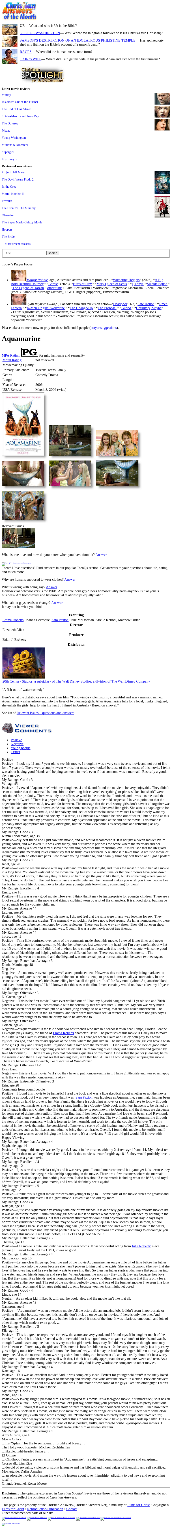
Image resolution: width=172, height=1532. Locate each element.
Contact (71, 1509)
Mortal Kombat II (13, 193)
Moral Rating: (12, 360)
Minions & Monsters (15, 145)
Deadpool (120, 304)
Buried (126, 308)
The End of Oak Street (16, 109)
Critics (15, 752)
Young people (20, 748)
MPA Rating (10, 355)
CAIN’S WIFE (30, 59)
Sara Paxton (60, 620)
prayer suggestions (103, 328)
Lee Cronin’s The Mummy (19, 208)
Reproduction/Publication (45, 1509)
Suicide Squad (157, 284)
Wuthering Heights (126, 280)
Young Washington (14, 137)
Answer (101, 555)
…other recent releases (16, 244)
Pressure (7, 201)
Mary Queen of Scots (112, 284)
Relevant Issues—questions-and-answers (45, 713)
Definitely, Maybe (148, 308)
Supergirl (8, 152)
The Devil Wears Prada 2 (18, 179)
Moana (6, 130)
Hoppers (7, 229)
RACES (26, 52)
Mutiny (6, 95)
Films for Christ (138, 1505)
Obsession (8, 215)
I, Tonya (138, 284)
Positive (16, 740)
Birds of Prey (82, 284)
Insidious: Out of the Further (20, 102)
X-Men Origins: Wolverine (46, 308)
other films (54, 288)
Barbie (53, 284)
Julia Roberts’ (141, 1246)
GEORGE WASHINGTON (40, 33)
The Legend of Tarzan (28, 288)
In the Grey (9, 186)
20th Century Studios (76, 681)
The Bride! (9, 236)
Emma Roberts (13, 620)
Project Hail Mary (13, 172)
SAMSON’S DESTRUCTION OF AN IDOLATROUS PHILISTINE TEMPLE (77, 40)
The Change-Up (81, 308)
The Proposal (107, 308)
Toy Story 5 (9, 159)
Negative (17, 744)
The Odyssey (10, 123)
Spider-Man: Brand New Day (20, 116)
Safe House (146, 304)
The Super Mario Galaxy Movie (22, 222)
